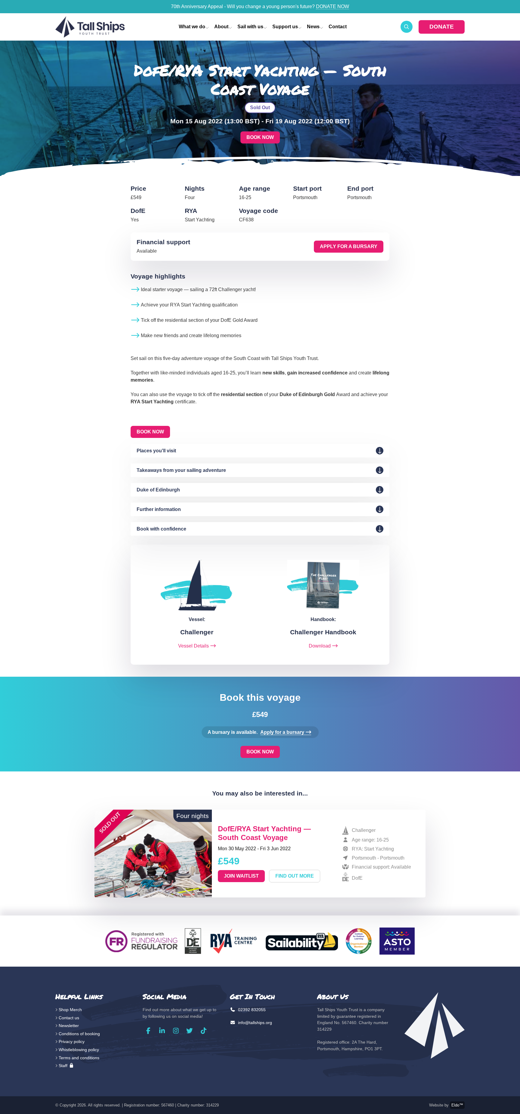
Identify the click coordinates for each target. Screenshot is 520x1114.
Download (320, 645)
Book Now (260, 137)
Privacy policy (72, 1041)
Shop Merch (70, 1009)
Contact (338, 26)
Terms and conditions (79, 1057)
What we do (192, 26)
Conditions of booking (79, 1033)
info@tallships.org (254, 1022)
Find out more (294, 876)
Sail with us (250, 26)
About (221, 26)
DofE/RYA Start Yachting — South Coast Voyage (264, 833)
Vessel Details (193, 645)
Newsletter (69, 1025)
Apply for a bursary (348, 246)
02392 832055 (251, 1009)
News (313, 26)
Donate (441, 26)
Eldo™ (457, 1105)
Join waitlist (241, 876)
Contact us (69, 1017)
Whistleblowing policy (79, 1049)
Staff (64, 1065)
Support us (285, 26)
